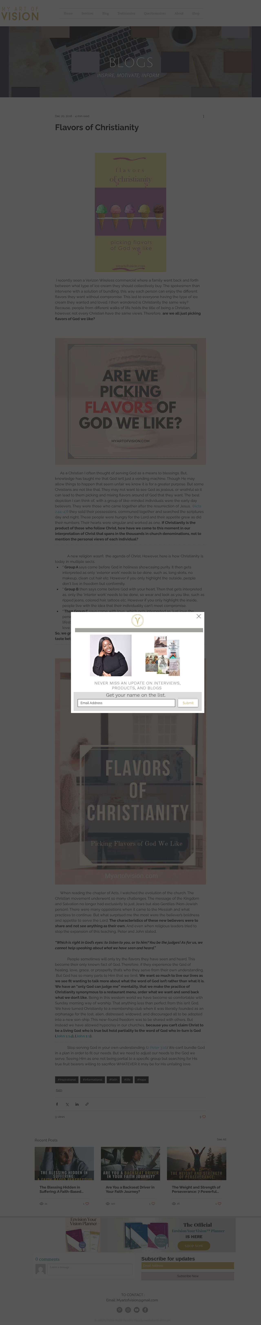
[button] (199, 616)
